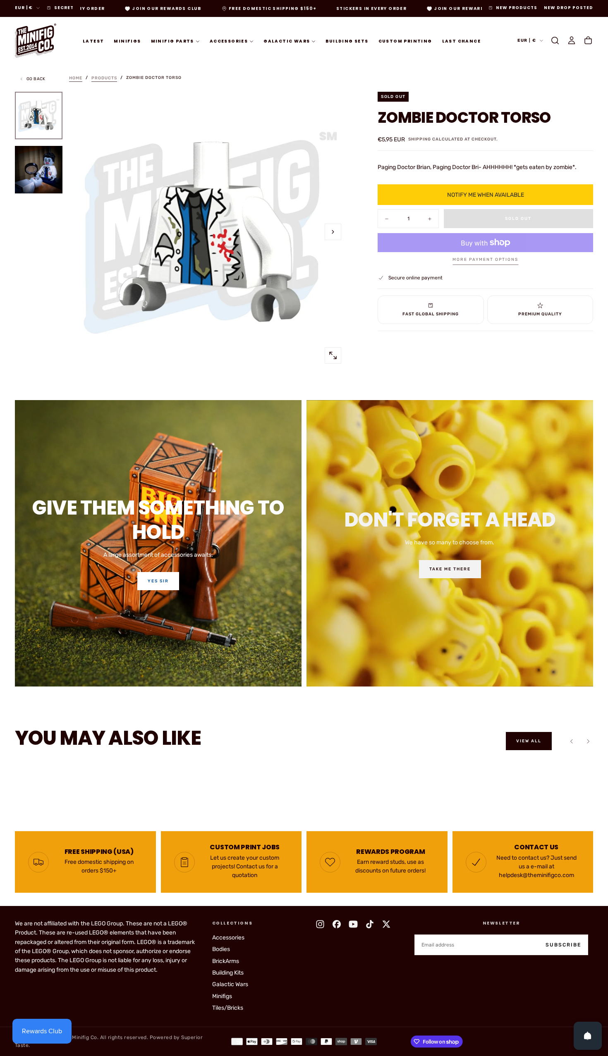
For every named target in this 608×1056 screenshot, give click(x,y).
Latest (93, 41)
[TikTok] (370, 924)
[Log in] (572, 40)
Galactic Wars (286, 41)
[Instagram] (320, 924)
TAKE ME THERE (450, 569)
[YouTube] (353, 924)
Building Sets (347, 41)
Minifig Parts (172, 41)
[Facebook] (337, 924)
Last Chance (461, 41)
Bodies (221, 949)
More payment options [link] (485, 259)
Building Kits (228, 972)
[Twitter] (386, 924)
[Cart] (588, 40)
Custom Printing (405, 41)
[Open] (588, 1036)
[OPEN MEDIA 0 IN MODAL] (333, 355)
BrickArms (225, 961)
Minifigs (127, 41)
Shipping (419, 139)
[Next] (588, 741)
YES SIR (158, 581)
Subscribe (563, 945)
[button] (555, 40)
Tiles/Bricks (227, 1007)
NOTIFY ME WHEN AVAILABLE (485, 194)
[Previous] (572, 741)
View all (528, 741)
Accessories (229, 41)
